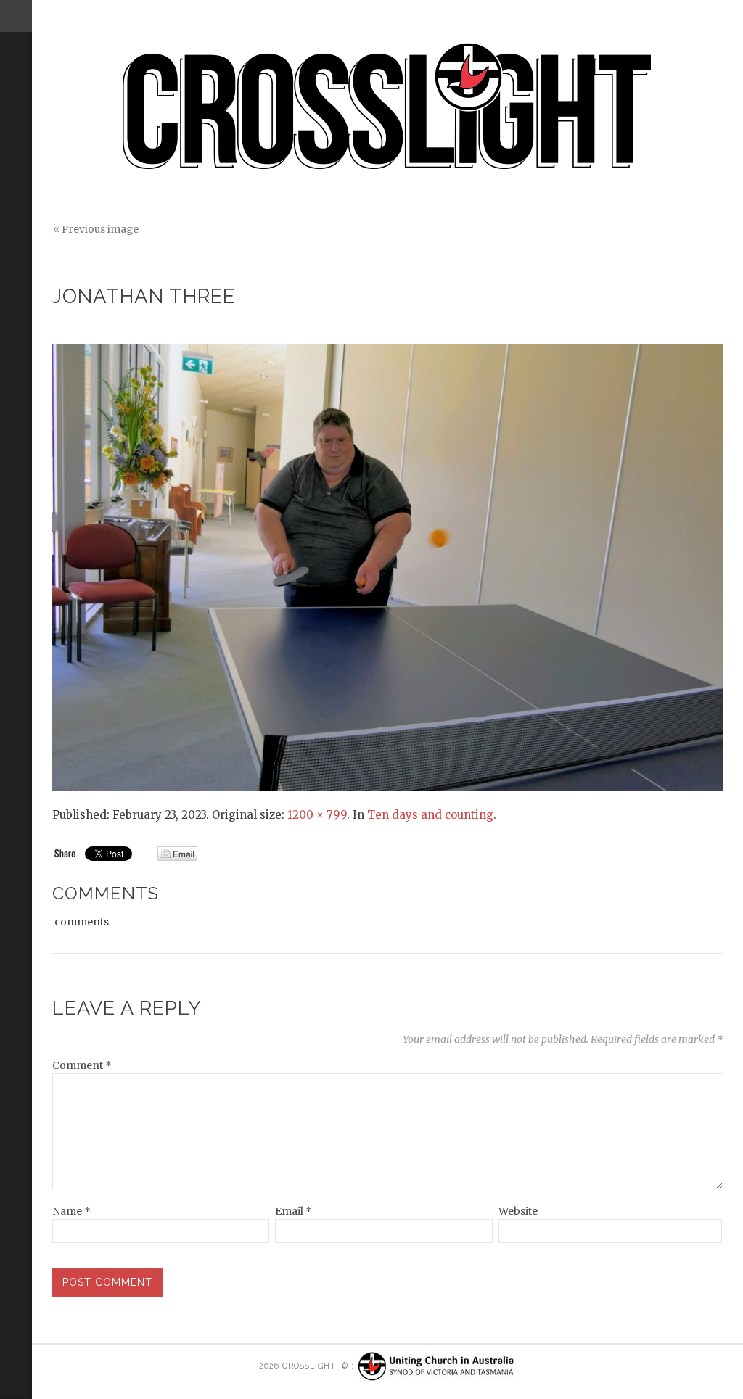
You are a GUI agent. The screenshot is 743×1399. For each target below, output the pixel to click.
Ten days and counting (430, 815)
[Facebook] (13, 161)
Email (293, 1211)
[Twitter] (13, 142)
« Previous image (96, 229)
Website (518, 1211)
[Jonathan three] (387, 566)
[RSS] (16, 92)
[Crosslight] (387, 106)
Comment (82, 1065)
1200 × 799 (317, 815)
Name (71, 1211)
